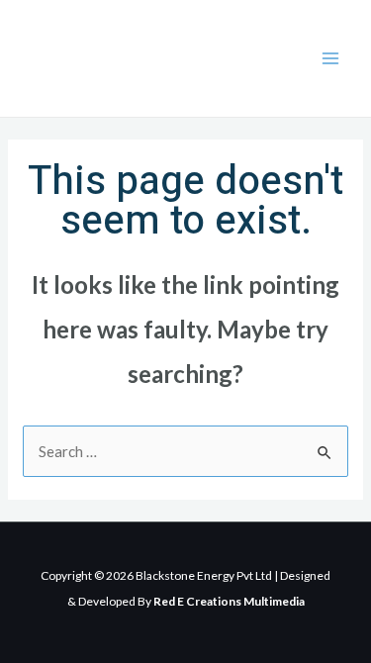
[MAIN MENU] (331, 59)
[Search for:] (185, 451)
